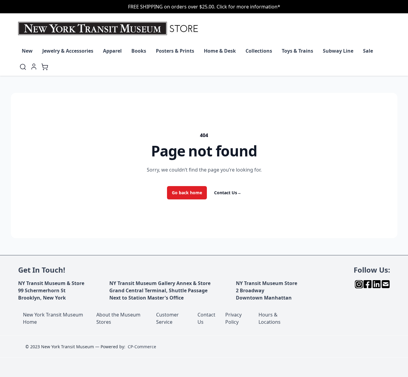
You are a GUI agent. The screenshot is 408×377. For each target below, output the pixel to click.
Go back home (187, 192)
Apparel (112, 51)
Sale (368, 51)
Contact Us (227, 192)
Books (138, 51)
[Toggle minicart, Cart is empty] (45, 67)
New (27, 51)
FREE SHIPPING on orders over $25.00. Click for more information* (204, 6)
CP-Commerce (142, 346)
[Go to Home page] (109, 28)
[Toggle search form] (23, 67)
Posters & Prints (175, 51)
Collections (259, 51)
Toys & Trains (297, 51)
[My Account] (34, 66)
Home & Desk (220, 51)
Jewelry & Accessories (67, 51)
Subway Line (338, 51)
